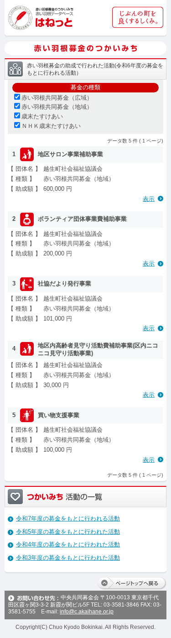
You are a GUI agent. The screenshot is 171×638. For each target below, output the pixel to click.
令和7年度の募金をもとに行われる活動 (68, 518)
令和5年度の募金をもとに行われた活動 (68, 531)
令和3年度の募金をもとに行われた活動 (68, 557)
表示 (149, 198)
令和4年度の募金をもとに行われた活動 (68, 544)
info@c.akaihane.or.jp (87, 611)
